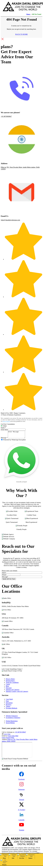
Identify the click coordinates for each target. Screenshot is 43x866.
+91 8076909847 (6, 116)
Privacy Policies (6, 421)
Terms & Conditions (12, 682)
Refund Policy (10, 680)
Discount (9, 688)
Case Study (9, 699)
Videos (8, 706)
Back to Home (21, 34)
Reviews (8, 704)
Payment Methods (11, 708)
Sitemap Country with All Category (17, 691)
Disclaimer (9, 703)
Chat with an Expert (21, 482)
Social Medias (10, 723)
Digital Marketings (12, 721)
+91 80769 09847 (20, 732)
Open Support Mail (8, 737)
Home (28, 14)
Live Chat (7, 734)
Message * (4, 438)
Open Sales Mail (13, 736)
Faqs (7, 701)
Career (8, 684)
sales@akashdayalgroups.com (10, 220)
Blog (7, 686)
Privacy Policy (10, 679)
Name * (3, 428)
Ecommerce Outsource (13, 717)
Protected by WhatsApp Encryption (14, 440)
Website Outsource (12, 716)
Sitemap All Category (12, 689)
